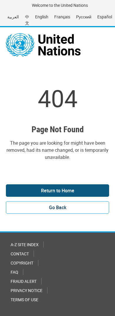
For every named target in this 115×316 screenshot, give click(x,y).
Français (62, 17)
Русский (83, 17)
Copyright (22, 263)
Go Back (57, 207)
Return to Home (57, 190)
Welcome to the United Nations (60, 5)
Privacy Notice (26, 290)
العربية (13, 17)
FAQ (14, 272)
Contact (20, 254)
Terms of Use (24, 299)
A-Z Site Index (25, 244)
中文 (27, 20)
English (41, 17)
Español (104, 17)
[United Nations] (43, 45)
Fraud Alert (24, 281)
